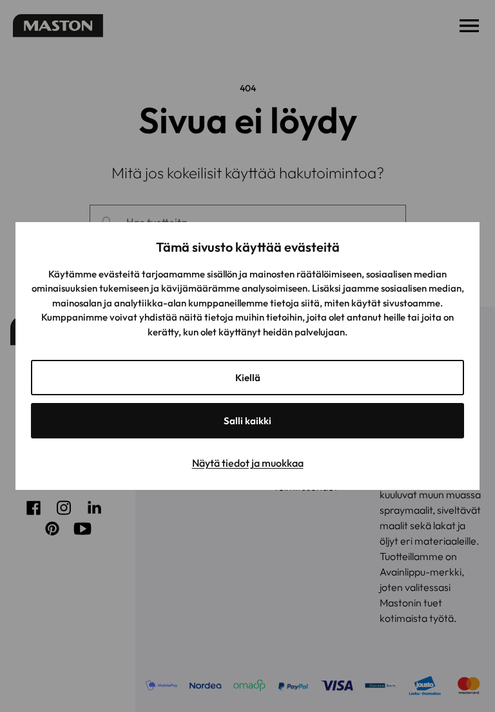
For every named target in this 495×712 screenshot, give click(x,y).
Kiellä (247, 377)
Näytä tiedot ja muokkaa (248, 462)
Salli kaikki (247, 421)
